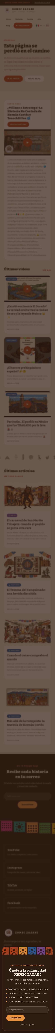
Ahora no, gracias (27, 1024)
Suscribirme (15, 1017)
